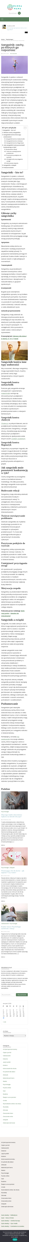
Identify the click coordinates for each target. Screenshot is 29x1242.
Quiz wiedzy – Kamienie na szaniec (12, 1226)
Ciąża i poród (7, 1052)
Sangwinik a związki (9, 165)
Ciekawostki (5, 923)
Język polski (6, 1062)
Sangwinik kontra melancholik (15, 139)
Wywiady (6, 1107)
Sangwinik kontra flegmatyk (15, 143)
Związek (5, 1120)
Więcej (3, 957)
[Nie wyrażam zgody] (27, 1236)
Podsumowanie (8, 168)
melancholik (5, 393)
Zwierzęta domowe (9, 1123)
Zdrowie (5, 1110)
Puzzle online (7, 1088)
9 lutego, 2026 (6, 931)
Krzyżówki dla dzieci (9, 1072)
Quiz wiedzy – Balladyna (9, 1215)
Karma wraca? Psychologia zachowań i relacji (11, 927)
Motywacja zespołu (12, 163)
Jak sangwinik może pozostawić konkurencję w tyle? (14, 146)
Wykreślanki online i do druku (12, 1104)
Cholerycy (4, 423)
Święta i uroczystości (9, 1097)
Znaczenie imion (8, 1113)
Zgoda (15, 1239)
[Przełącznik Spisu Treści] (24, 127)
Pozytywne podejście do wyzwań (13, 156)
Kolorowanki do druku (9, 1068)
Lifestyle (5, 1075)
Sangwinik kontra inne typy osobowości (12, 136)
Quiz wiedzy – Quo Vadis (9, 1223)
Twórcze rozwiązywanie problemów (13, 152)
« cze (4, 1022)
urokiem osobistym (18, 439)
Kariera (5, 1065)
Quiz (4, 1091)
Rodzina (5, 1094)
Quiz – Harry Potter (7, 1218)
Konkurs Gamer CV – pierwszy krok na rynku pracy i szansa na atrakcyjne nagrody (17, 29)
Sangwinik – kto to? (9, 130)
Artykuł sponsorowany (10, 1049)
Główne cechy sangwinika (11, 132)
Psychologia (13, 53)
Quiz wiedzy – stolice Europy (10, 1221)
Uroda (5, 1100)
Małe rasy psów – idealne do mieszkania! (13, 613)
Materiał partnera (8, 1078)
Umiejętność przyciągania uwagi (15, 160)
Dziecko (5, 1059)
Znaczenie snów (8, 1116)
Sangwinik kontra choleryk (14, 141)
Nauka (5, 1081)
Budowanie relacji (11, 149)
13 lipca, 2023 (5, 53)
